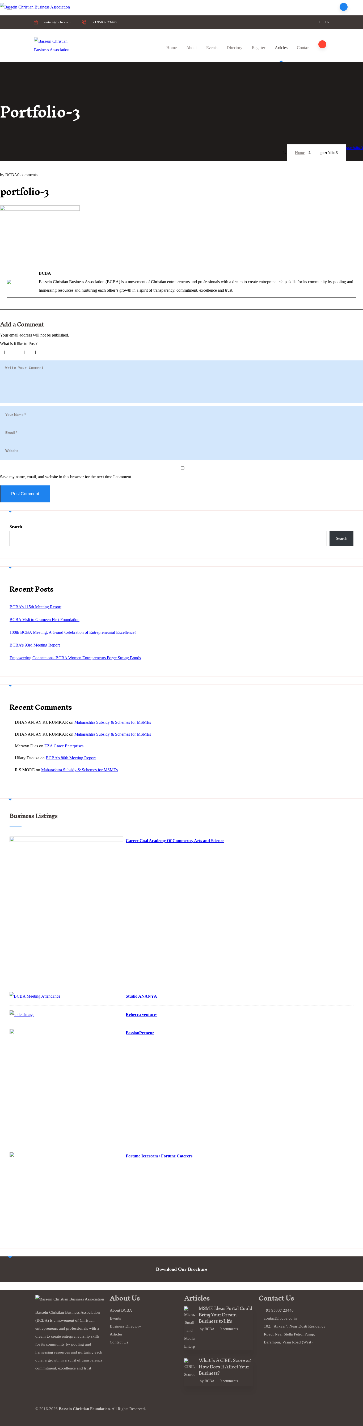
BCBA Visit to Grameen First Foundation (44, 619)
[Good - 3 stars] (19, 352)
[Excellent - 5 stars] (42, 352)
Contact (303, 47)
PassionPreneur (140, 1033)
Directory (234, 47)
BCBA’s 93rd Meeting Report (35, 645)
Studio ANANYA (141, 996)
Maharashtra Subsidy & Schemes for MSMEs (112, 722)
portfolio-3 (354, 148)
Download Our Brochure (181, 1269)
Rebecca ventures (141, 1014)
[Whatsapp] (233, 1411)
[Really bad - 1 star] (0, 352)
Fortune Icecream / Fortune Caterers (159, 1156)
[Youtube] (205, 1411)
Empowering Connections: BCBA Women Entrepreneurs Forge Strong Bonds (75, 658)
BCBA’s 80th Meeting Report (71, 758)
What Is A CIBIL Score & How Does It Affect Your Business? (225, 1366)
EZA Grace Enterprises (63, 746)
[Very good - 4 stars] (30, 352)
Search (16, 526)
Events (211, 47)
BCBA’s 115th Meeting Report (35, 607)
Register (258, 47)
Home (171, 47)
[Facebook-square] (190, 1411)
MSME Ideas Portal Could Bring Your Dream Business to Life (225, 1314)
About (191, 47)
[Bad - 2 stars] (9, 352)
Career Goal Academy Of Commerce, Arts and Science (175, 840)
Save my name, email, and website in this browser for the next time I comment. (66, 477)
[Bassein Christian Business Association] (52, 45)
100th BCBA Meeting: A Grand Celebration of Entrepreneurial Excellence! (73, 632)
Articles (281, 47)
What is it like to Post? (18, 343)
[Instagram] (219, 1411)
